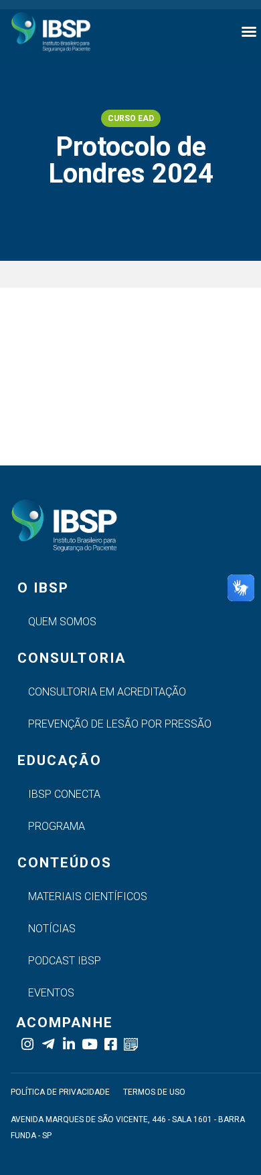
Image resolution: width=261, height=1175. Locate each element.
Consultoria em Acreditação (107, 691)
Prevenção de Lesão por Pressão (119, 724)
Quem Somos (62, 621)
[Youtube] (89, 1044)
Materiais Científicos (87, 896)
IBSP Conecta (64, 794)
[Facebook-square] (110, 1044)
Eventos (51, 992)
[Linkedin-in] (69, 1044)
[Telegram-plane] (48, 1044)
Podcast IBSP (64, 960)
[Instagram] (27, 1044)
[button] (249, 31)
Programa (56, 826)
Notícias (52, 928)
